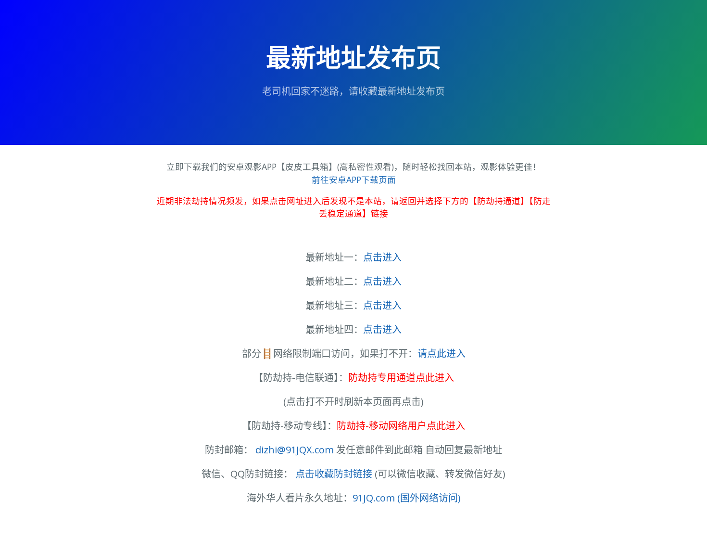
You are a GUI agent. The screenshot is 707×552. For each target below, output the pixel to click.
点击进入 (382, 257)
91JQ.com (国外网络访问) (407, 497)
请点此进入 (441, 353)
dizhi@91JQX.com (294, 449)
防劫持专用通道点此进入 (401, 377)
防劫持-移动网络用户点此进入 (401, 425)
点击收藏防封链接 (333, 473)
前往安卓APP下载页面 (354, 179)
